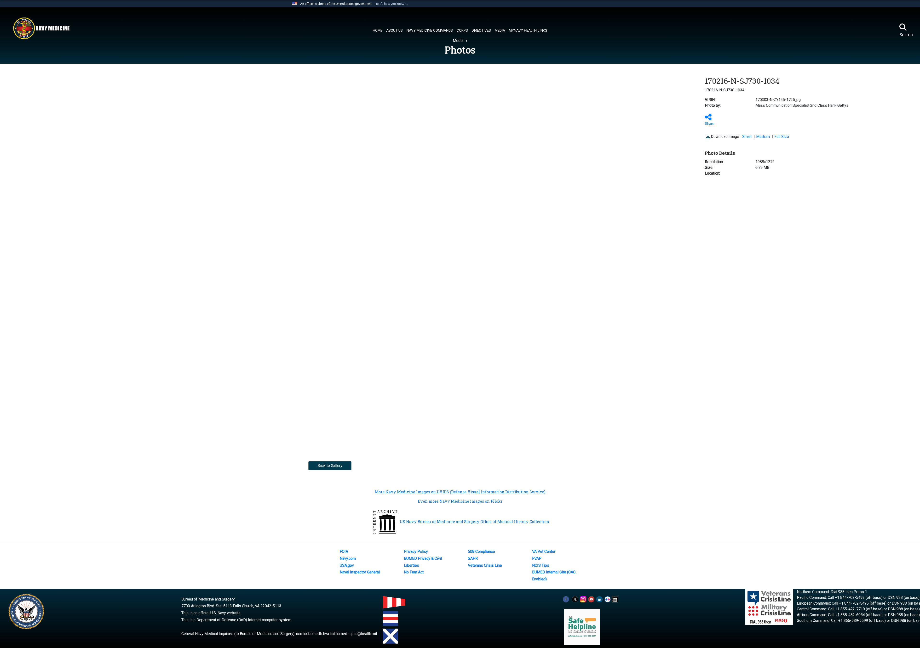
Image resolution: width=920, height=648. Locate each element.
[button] (392, 3)
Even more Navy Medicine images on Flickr (460, 501)
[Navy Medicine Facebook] (566, 599)
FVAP (536, 558)
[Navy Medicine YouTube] (591, 599)
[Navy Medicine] (41, 28)
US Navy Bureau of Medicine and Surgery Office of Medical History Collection (474, 521)
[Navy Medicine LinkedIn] (599, 599)
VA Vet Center (543, 551)
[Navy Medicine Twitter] (575, 599)
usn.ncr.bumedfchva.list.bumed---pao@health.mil (336, 633)
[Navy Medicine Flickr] (607, 599)
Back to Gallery (329, 465)
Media (458, 40)
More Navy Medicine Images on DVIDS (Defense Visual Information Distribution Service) (460, 491)
